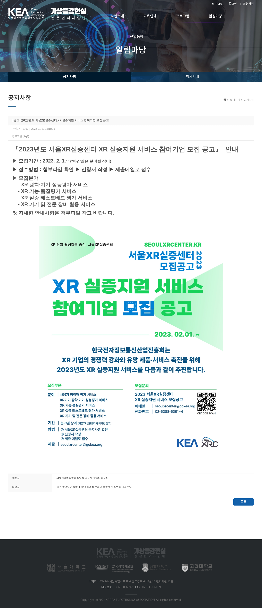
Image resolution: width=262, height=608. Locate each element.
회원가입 (248, 4)
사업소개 (117, 16)
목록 (243, 502)
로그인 (233, 4)
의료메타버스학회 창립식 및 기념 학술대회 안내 (82, 478)
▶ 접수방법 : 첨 (30, 169)
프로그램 (182, 16)
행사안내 (192, 77)
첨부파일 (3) (19, 136)
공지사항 (69, 77)
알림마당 (215, 16)
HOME (219, 4)
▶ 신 (80, 169)
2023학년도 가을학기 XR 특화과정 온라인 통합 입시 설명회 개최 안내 (94, 487)
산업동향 (136, 37)
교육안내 (150, 16)
